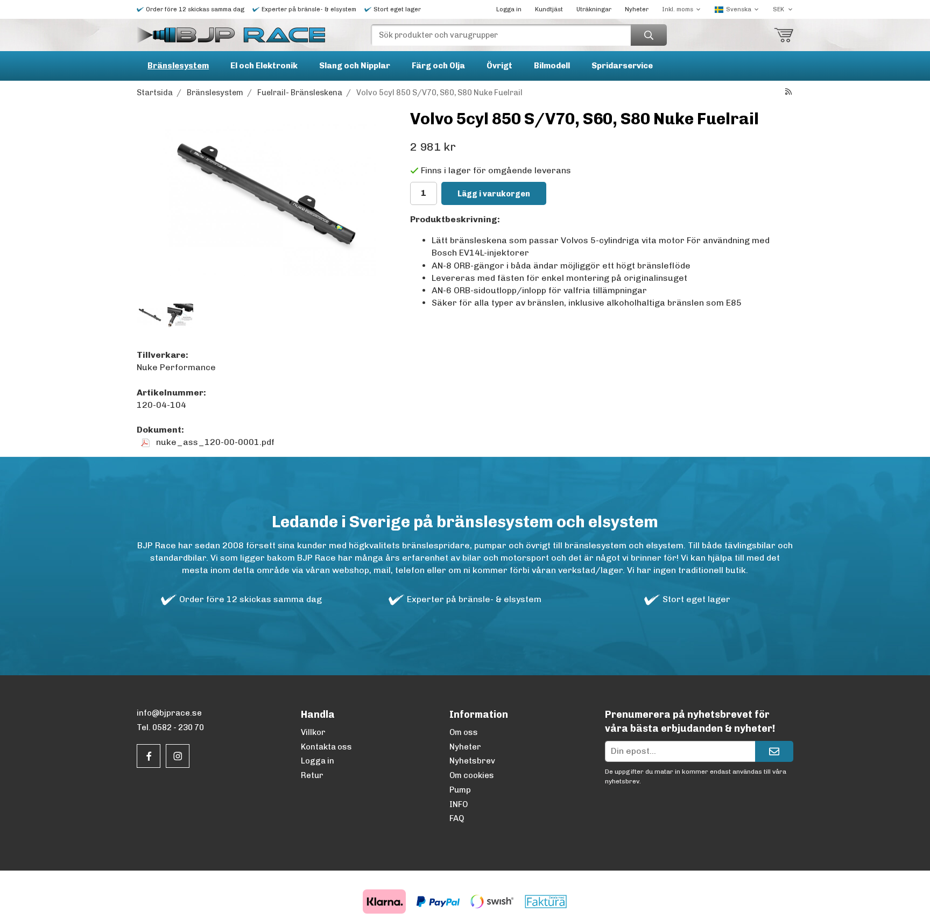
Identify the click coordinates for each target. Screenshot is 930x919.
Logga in (509, 9)
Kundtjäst (549, 9)
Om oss (463, 732)
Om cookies (471, 775)
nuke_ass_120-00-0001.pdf (214, 442)
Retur (312, 775)
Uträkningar (593, 9)
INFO (458, 804)
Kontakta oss (326, 747)
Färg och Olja (438, 65)
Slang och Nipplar (354, 65)
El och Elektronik (264, 65)
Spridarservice (622, 65)
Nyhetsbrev (472, 761)
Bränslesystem (178, 65)
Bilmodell (552, 65)
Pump (460, 790)
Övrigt (499, 65)
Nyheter (637, 9)
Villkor (313, 732)
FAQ (456, 818)
